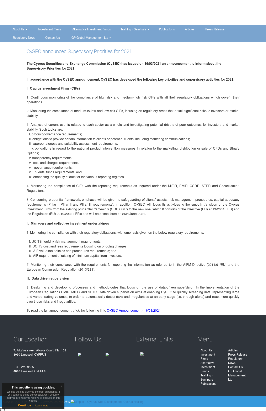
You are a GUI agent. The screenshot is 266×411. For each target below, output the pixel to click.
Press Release (214, 29)
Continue (24, 405)
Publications (167, 29)
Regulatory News (24, 37)
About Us (18, 29)
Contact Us (52, 37)
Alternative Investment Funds (91, 29)
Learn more (41, 405)
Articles (190, 29)
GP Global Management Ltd (90, 37)
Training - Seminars (134, 29)
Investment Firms (49, 29)
